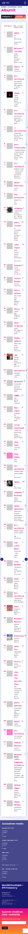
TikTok (4, 857)
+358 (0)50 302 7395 (7, 900)
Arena (16, 188)
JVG (15, 355)
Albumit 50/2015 (1, 559)
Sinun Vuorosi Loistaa (16, 252)
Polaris (16, 311)
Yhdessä (16, 69)
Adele (16, 33)
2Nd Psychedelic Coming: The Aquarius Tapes (18, 691)
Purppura (17, 609)
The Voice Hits (18, 736)
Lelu (15, 398)
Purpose (16, 284)
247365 (16, 358)
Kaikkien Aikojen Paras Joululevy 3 (18, 533)
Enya (16, 579)
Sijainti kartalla (7, 896)
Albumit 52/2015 (26, 559)
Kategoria (6, 17)
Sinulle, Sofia (17, 133)
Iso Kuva (16, 638)
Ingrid (15, 498)
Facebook (4, 832)
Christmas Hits (18, 598)
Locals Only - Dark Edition (17, 553)
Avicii (17, 661)
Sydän (16, 54)
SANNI (16, 395)
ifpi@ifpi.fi (5, 902)
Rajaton (18, 754)
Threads (4, 836)
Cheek (17, 93)
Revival (16, 790)
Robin (17, 67)
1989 (15, 459)
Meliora (16, 724)
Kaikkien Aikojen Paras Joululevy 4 (18, 473)
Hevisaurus (19, 370)
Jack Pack (17, 448)
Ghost (17, 721)
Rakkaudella (17, 652)
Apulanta (18, 381)
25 (15, 35)
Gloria (16, 328)
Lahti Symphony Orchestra (19, 762)
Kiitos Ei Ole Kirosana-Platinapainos (18, 513)
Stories (16, 664)
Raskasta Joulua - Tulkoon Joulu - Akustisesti (19, 171)
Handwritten (18, 807)
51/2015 (19, 16)
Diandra (18, 265)
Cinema (16, 748)
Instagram (4, 831)
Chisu (17, 309)
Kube (16, 606)
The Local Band (16, 546)
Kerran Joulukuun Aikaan (17, 270)
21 (14, 484)
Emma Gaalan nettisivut (8, 865)
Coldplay (18, 208)
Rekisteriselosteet (7, 904)
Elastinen (19, 636)
